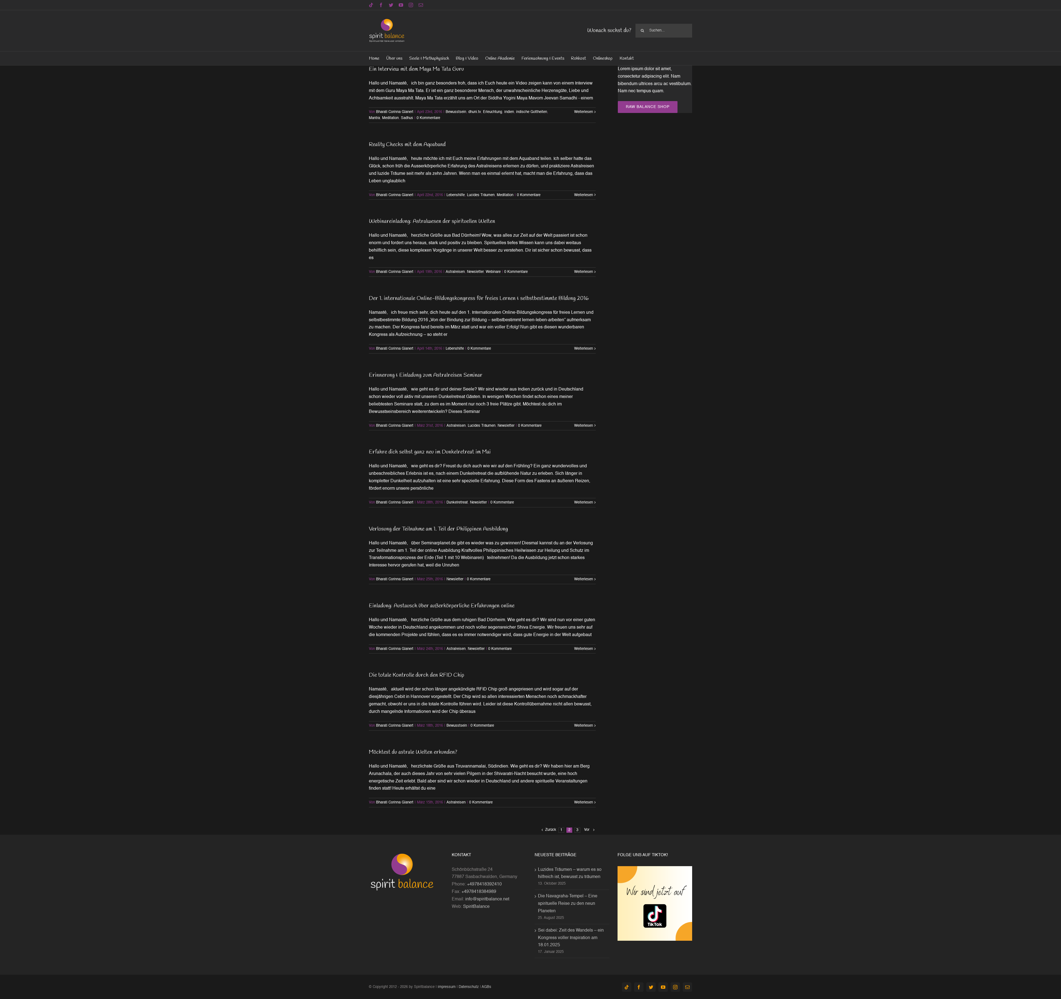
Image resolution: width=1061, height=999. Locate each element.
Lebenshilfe (456, 195)
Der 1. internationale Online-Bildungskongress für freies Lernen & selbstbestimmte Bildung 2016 (479, 298)
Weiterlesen (583, 112)
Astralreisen (455, 272)
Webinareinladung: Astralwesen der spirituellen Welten (432, 221)
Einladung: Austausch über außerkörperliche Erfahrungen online (441, 606)
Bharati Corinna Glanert (394, 112)
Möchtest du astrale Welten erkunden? (413, 752)
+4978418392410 (484, 884)
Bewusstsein (456, 112)
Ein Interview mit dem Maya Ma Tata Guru (416, 69)
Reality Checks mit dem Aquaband (407, 144)
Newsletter (475, 272)
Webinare (493, 272)
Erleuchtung (492, 112)
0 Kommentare (428, 118)
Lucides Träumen (481, 195)
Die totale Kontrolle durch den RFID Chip (416, 675)
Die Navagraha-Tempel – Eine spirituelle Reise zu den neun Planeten (567, 903)
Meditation (390, 118)
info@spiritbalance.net (487, 899)
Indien (509, 112)
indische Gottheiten (531, 112)
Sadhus (407, 118)
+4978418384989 (478, 892)
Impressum (447, 987)
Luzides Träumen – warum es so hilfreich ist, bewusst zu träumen (570, 873)
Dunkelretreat (457, 502)
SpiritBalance (476, 907)
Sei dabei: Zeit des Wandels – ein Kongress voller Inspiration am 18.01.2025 (571, 938)
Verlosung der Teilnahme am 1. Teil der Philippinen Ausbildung (438, 529)
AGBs (486, 987)
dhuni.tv (474, 112)
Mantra (374, 118)
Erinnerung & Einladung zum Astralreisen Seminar (425, 375)
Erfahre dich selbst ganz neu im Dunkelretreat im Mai (430, 452)
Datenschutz (469, 987)
